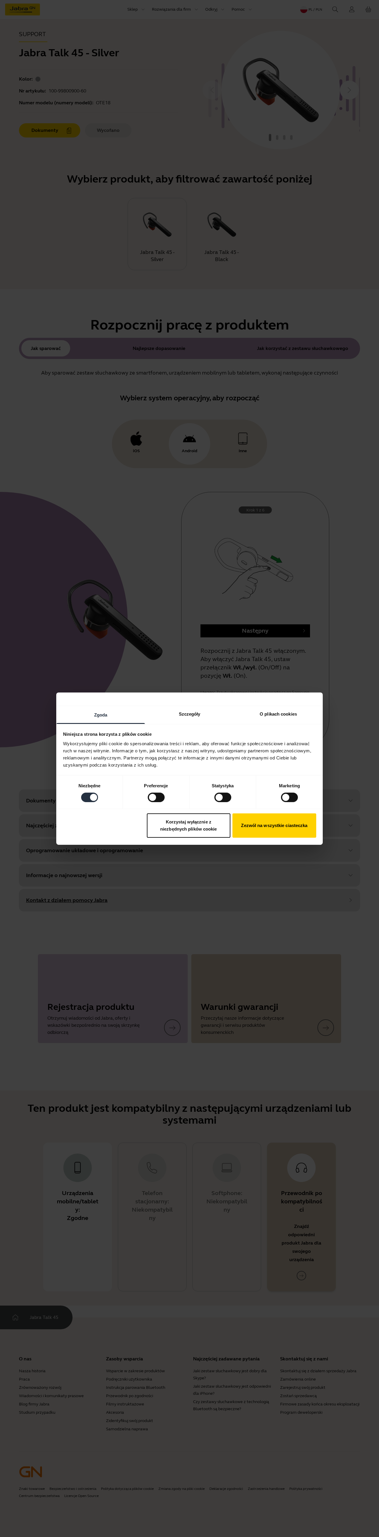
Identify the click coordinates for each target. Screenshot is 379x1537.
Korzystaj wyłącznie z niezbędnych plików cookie (188, 825)
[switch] (156, 797)
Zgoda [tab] (100, 714)
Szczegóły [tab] (189, 713)
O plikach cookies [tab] (278, 713)
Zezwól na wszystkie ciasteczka (274, 825)
